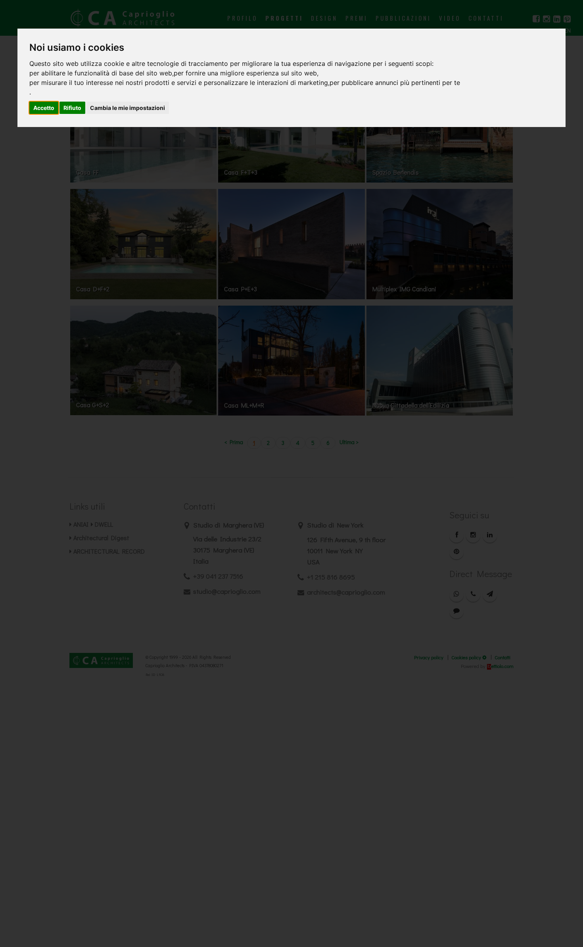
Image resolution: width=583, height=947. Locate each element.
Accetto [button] (43, 107)
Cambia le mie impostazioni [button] (127, 107)
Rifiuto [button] (72, 107)
